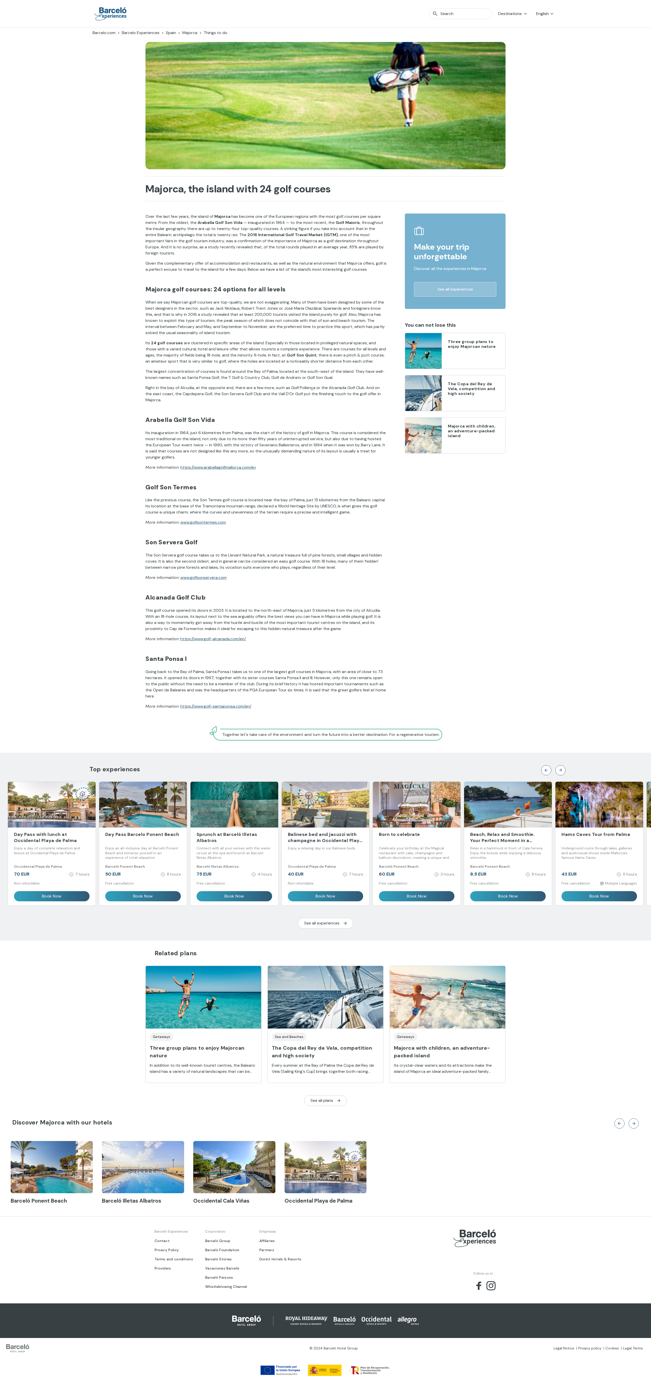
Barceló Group (217, 1240)
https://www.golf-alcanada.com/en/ (213, 639)
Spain (171, 32)
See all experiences (455, 289)
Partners (266, 1250)
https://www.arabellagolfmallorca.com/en (218, 467)
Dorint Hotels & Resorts (280, 1259)
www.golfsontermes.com (203, 522)
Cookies (612, 1348)
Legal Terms (633, 1348)
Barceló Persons (219, 1277)
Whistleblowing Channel (226, 1286)
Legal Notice (564, 1348)
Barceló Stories (218, 1259)
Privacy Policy (167, 1250)
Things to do (215, 32)
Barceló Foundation (222, 1250)
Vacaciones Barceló (222, 1268)
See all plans (321, 1100)
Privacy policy (589, 1348)
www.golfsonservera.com (203, 577)
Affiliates (267, 1240)
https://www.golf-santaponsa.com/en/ (215, 706)
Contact (162, 1240)
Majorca (189, 32)
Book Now (52, 896)
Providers (163, 1268)
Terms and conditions (174, 1259)
